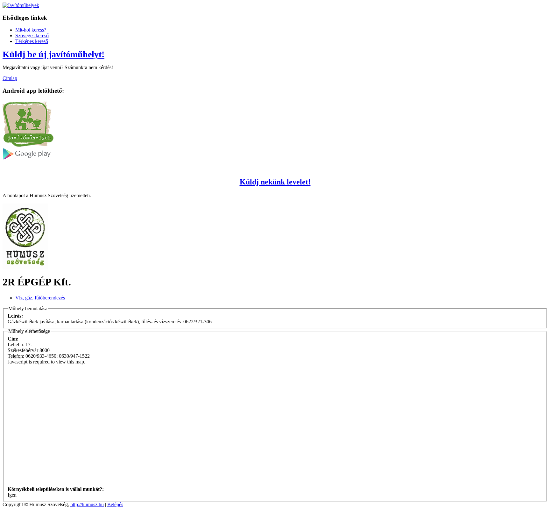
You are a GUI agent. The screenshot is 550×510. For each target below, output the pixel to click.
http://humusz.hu (87, 504)
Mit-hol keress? (30, 29)
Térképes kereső (31, 41)
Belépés (115, 504)
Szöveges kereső (32, 35)
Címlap (10, 78)
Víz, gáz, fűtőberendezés (40, 297)
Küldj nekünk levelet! (275, 182)
